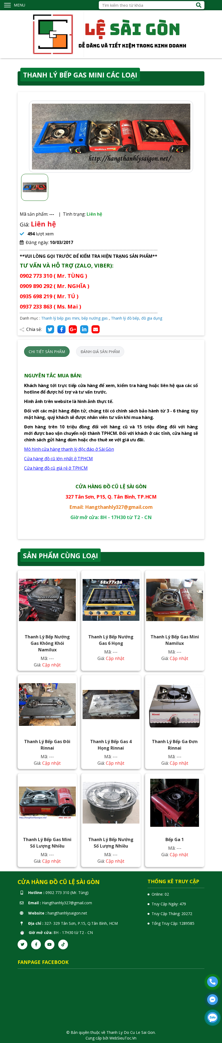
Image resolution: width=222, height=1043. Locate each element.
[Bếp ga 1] (174, 802)
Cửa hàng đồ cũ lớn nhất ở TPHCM (58, 459)
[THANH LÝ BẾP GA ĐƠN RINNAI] (174, 704)
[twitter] (22, 944)
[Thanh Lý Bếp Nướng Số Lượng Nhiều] (111, 802)
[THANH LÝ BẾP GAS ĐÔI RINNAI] (47, 704)
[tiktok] (63, 944)
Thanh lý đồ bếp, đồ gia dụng (136, 318)
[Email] (96, 329)
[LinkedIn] (84, 329)
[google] (73, 329)
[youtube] (49, 944)
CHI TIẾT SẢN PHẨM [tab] (47, 351)
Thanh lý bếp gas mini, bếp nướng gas (74, 318)
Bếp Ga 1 (174, 839)
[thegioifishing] (111, 33)
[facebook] (36, 944)
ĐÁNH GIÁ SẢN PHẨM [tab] (100, 351)
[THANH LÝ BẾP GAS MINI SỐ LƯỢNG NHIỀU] (47, 802)
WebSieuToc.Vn (122, 1038)
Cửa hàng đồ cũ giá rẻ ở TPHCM (56, 468)
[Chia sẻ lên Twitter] (50, 329)
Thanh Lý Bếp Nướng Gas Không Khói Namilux (47, 643)
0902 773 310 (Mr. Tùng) (67, 892)
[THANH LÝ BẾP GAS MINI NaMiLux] (174, 600)
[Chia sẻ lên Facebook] (61, 329)
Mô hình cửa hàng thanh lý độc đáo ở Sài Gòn (69, 449)
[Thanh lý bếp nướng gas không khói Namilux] (47, 600)
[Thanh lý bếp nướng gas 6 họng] (111, 600)
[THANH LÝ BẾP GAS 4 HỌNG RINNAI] (111, 704)
